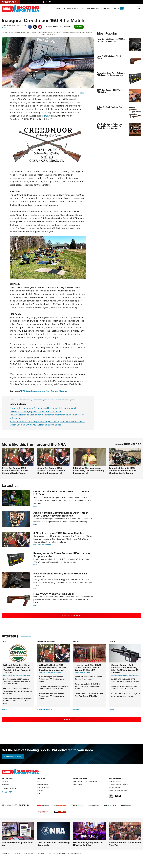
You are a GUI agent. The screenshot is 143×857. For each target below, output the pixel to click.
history (67, 400)
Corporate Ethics (29, 853)
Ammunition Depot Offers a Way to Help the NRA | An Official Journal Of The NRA (17, 700)
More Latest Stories (80, 615)
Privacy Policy (6, 853)
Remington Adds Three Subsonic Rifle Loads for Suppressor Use (62, 554)
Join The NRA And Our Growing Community (53, 844)
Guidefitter (10, 675)
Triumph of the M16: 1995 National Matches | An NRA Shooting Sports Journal (123, 470)
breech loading (50, 400)
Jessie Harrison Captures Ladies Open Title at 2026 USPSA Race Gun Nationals (60, 514)
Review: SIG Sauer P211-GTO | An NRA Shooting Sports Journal (88, 678)
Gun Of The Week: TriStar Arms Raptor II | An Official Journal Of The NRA (125, 695)
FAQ (49, 853)
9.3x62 (77, 673)
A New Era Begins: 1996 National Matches (58, 533)
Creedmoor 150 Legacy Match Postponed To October (35, 411)
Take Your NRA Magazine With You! (17, 844)
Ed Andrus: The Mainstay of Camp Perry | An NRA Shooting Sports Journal (88, 470)
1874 (82, 92)
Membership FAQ (115, 787)
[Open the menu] (122, 8)
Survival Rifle (134, 675)
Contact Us (5, 781)
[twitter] (34, 25)
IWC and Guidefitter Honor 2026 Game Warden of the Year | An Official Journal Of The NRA (17, 668)
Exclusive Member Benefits (118, 784)
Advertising (5, 784)
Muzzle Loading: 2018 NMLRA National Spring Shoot (35, 424)
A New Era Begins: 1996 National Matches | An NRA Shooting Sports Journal (15, 470)
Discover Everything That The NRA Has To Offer (88, 844)
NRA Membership (115, 781)
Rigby (73, 400)
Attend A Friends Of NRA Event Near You (125, 844)
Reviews (107, 8)
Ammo (88, 673)
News (58, 8)
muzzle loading (37, 400)
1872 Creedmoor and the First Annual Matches (43, 391)
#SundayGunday (116, 675)
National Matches (91, 8)
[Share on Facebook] (29, 25)
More (17, 486)
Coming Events (71, 8)
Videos (112, 641)
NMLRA (46, 115)
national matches (49, 673)
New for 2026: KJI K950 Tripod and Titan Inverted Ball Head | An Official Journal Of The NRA (16, 681)
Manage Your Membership (118, 790)
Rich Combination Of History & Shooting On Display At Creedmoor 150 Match (47, 421)
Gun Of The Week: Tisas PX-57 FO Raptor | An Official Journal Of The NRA (125, 680)
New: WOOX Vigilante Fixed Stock (53, 594)
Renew (29, 2)
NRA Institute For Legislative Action (85, 781)
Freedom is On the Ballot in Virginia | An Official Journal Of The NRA (124, 687)
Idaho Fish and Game (23, 675)
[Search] (139, 8)
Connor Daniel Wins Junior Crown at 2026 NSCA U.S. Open (62, 492)
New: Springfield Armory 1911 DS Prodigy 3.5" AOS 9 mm (61, 575)
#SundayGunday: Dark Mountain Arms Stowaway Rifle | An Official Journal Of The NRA (125, 668)
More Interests (25, 637)
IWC (4, 675)
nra (40, 673)
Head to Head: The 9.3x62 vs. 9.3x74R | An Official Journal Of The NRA (88, 667)
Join (24, 2)
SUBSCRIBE (13, 756)
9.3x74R (82, 673)
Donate (36, 2)
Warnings (41, 853)
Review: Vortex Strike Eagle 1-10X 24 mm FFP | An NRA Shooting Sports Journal (88, 686)
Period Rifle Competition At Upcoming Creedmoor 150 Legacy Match (43, 408)
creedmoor (22, 400)
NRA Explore (77, 784)
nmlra (29, 400)
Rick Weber (60, 400)
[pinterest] (39, 25)
